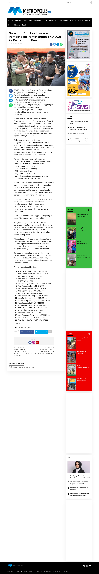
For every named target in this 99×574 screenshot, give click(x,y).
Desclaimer (47, 571)
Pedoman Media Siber (35, 571)
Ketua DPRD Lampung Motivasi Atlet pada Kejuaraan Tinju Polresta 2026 (80, 140)
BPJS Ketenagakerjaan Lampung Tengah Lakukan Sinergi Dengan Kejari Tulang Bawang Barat (82, 366)
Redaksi (66, 571)
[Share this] (51, 44)
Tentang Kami (57, 571)
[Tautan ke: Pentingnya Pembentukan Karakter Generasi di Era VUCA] (78, 467)
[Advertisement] (78, 176)
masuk (19, 367)
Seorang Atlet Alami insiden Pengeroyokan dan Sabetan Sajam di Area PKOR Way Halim (83, 339)
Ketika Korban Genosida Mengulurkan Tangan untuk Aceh (83, 353)
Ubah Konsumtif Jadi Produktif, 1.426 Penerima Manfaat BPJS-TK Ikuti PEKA (83, 256)
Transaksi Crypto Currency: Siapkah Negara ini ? (79, 482)
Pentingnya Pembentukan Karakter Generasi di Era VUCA (80, 477)
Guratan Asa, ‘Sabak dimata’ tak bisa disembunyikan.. (79, 494)
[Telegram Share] (57, 44)
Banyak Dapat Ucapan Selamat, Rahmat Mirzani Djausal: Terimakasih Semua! (79, 128)
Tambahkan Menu (13, 2)
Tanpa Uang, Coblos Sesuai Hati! (79, 122)
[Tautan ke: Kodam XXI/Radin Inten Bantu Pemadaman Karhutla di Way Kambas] (71, 219)
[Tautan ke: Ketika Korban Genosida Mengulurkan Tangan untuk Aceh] (71, 356)
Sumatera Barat (13, 45)
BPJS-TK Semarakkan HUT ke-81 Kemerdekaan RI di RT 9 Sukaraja (83, 243)
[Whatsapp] (61, 44)
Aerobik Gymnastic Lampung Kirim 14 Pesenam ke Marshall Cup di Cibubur (23, 352)
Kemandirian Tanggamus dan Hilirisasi (79, 488)
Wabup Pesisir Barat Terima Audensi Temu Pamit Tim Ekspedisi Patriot (44, 351)
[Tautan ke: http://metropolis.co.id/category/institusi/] (89, 210)
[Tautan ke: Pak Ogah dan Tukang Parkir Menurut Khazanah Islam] (71, 384)
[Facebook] (30, 342)
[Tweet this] (54, 44)
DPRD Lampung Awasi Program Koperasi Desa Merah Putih (78, 134)
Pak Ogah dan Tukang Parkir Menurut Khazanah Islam (83, 380)
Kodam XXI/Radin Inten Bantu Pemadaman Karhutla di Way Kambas (82, 215)
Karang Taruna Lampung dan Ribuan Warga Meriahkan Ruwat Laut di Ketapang (82, 229)
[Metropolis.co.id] (29, 12)
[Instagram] (33, 342)
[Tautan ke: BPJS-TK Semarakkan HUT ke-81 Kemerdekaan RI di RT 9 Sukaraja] (71, 246)
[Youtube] (37, 342)
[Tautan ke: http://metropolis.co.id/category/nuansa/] (89, 334)
